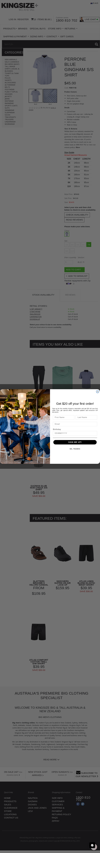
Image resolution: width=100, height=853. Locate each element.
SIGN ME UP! (75, 442)
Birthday (57, 429)
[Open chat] (92, 845)
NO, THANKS (75, 449)
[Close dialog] (97, 391)
